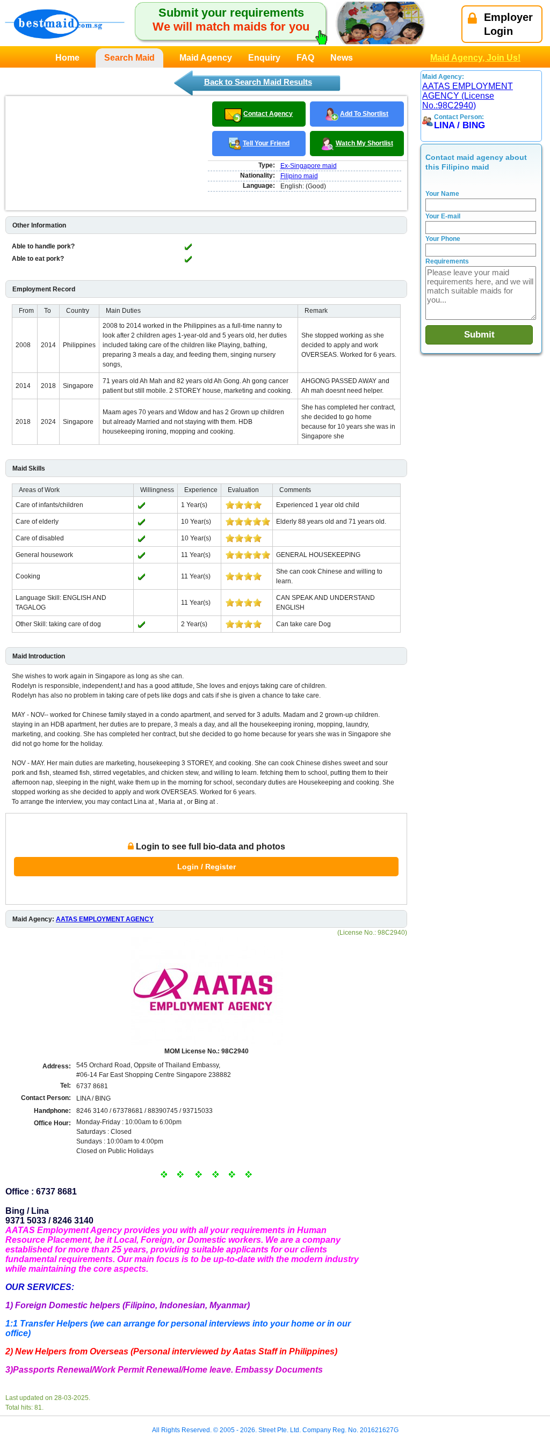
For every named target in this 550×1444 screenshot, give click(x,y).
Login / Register (206, 866)
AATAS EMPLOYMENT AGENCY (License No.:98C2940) (467, 96)
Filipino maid (299, 176)
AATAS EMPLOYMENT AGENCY (105, 919)
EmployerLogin (508, 24)
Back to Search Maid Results (258, 81)
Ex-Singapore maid (308, 166)
